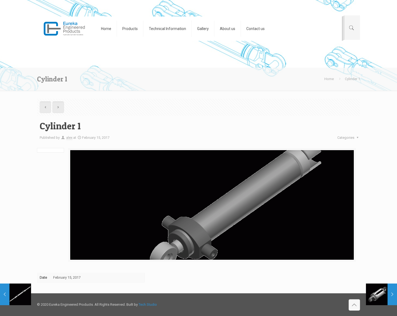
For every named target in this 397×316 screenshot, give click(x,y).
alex (69, 138)
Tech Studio (148, 304)
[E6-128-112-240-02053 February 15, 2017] (381, 294)
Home (329, 79)
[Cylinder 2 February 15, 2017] (15, 294)
